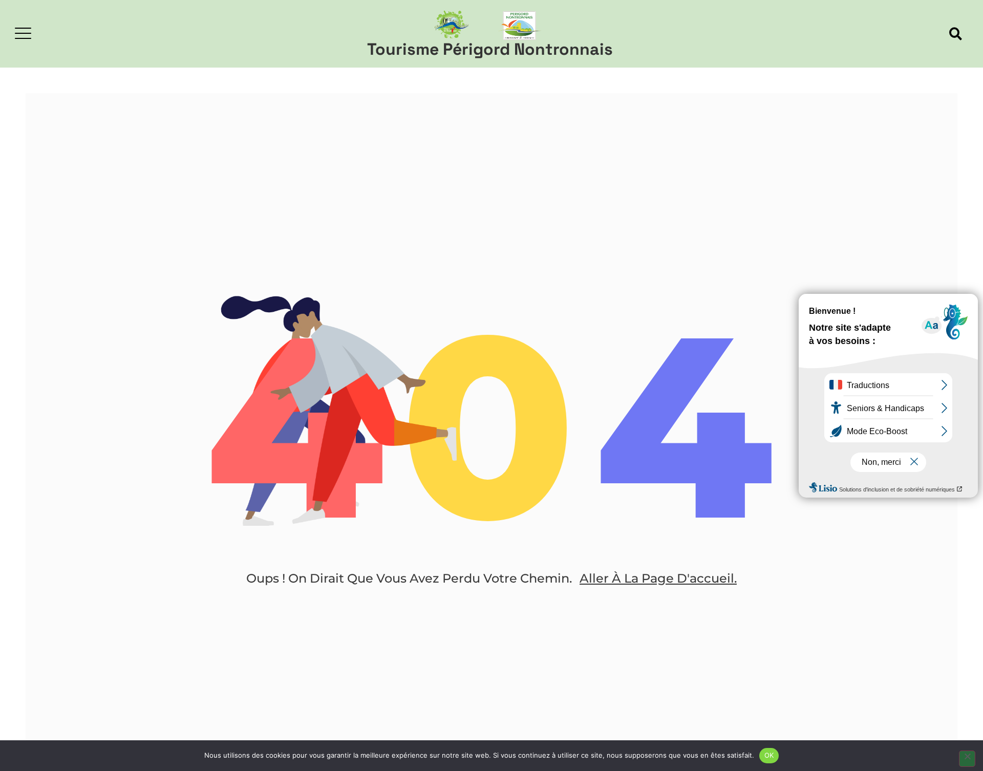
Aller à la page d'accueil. (658, 578)
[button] (955, 34)
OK (769, 755)
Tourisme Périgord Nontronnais (490, 49)
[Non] (967, 759)
